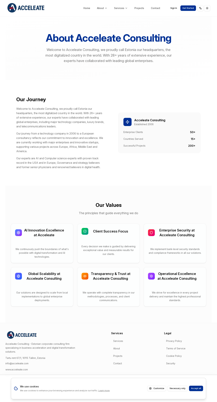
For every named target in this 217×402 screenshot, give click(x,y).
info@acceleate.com (16, 363)
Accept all (196, 388)
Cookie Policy (174, 355)
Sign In (173, 8)
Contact (155, 8)
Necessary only (177, 388)
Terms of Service (175, 348)
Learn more (104, 390)
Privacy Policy (174, 341)
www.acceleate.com (16, 369)
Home (86, 8)
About (100, 8)
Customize (158, 388)
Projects (139, 8)
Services (119, 8)
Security (170, 363)
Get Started (188, 8)
